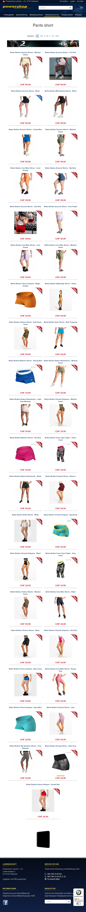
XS (41, 36)
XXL (57, 36)
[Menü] (82, 889)
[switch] (78, 903)
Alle (37, 36)
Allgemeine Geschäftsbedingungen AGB (19, 895)
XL (53, 36)
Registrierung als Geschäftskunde (16, 893)
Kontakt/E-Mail (53, 879)
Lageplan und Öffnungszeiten (14, 879)
